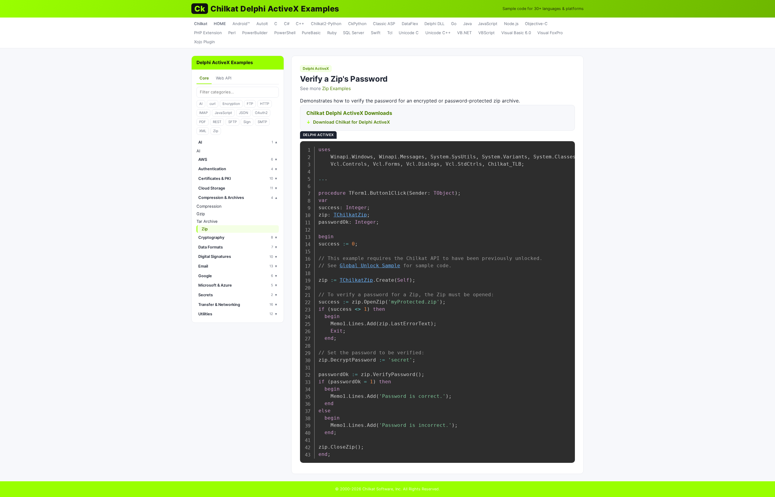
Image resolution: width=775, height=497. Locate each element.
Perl (232, 32)
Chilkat (200, 23)
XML (202, 131)
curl (212, 104)
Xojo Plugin (204, 41)
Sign (247, 122)
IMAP (203, 113)
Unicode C (409, 32)
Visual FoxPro (550, 32)
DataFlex (410, 23)
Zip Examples (336, 88)
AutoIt (262, 23)
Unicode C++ (438, 32)
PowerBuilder (255, 32)
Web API (223, 78)
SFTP (232, 122)
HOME (220, 23)
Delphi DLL (434, 23)
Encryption (231, 104)
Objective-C (536, 23)
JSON (243, 113)
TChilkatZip (350, 215)
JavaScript (487, 23)
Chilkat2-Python (326, 23)
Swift (376, 32)
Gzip (200, 213)
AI (201, 104)
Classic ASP (384, 23)
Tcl (389, 32)
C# (286, 23)
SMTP (262, 122)
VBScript (486, 32)
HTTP (264, 104)
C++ (300, 23)
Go (454, 23)
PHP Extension (208, 32)
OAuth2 (261, 113)
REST (217, 122)
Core (204, 78)
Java (467, 23)
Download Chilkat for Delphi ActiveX (351, 122)
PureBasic (311, 32)
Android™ (241, 23)
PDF (202, 122)
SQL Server (353, 32)
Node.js (511, 23)
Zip (215, 131)
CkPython (357, 23)
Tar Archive (207, 221)
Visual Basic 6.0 (516, 32)
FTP (250, 104)
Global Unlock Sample (370, 265)
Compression (209, 206)
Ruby (332, 32)
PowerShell (284, 32)
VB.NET (464, 32)
